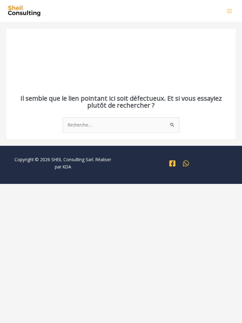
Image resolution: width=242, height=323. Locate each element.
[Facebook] (172, 163)
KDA (67, 167)
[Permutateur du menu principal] (229, 10)
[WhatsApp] (185, 163)
